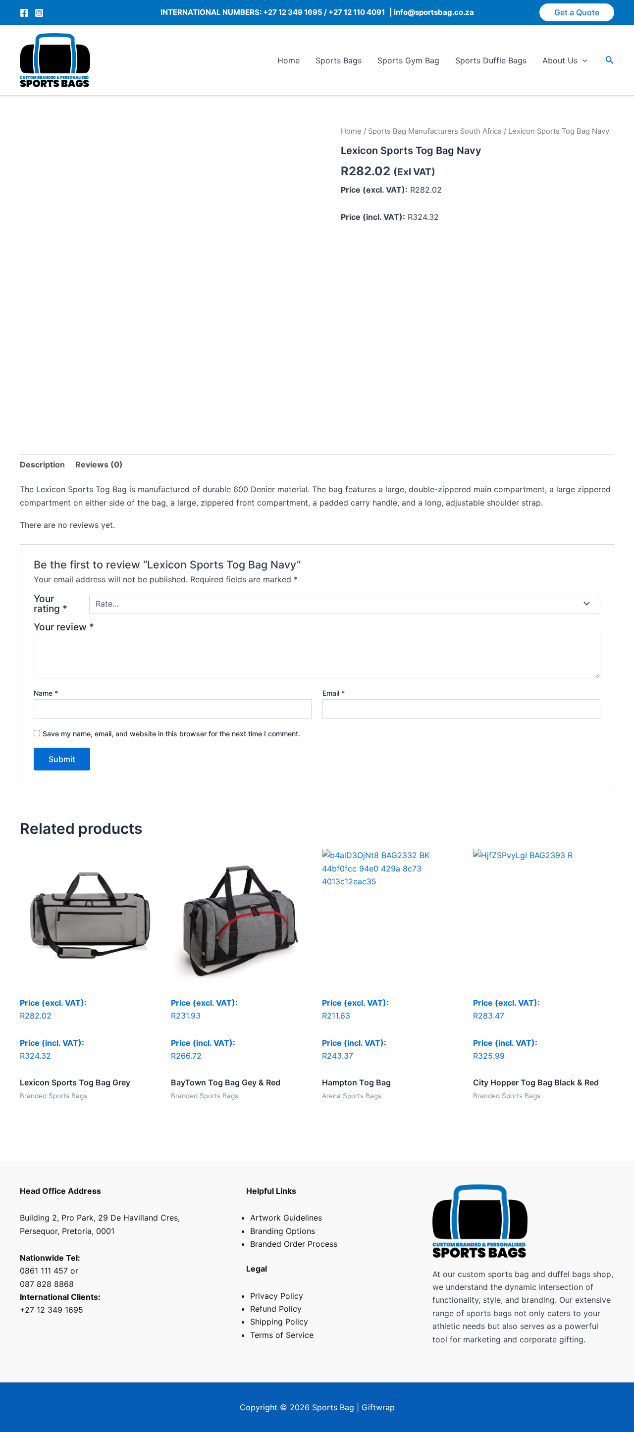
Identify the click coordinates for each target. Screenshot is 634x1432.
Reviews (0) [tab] (99, 464)
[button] (576, 12)
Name (46, 693)
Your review (64, 627)
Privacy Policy (276, 1296)
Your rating (50, 604)
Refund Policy (276, 1309)
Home (288, 60)
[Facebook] (24, 12)
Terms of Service (282, 1335)
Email (333, 693)
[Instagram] (39, 12)
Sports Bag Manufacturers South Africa (435, 131)
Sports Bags (339, 60)
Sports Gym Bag (408, 60)
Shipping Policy (279, 1322)
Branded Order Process (293, 1244)
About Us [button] (560, 60)
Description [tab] (42, 464)
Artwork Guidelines (286, 1218)
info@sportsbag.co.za (433, 12)
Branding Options (282, 1231)
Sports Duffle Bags (491, 60)
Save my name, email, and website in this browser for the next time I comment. (171, 733)
